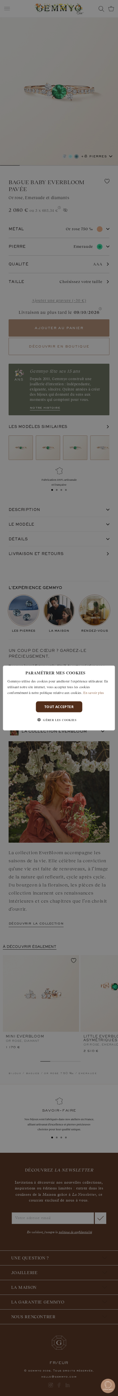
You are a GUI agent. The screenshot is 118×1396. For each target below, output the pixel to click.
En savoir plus (93, 692)
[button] (59, 719)
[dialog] (59, 698)
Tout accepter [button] (59, 706)
